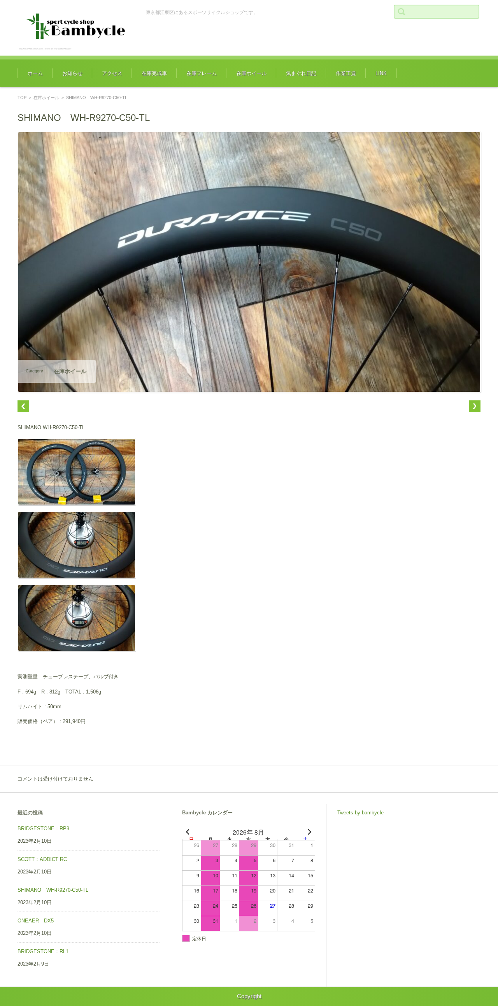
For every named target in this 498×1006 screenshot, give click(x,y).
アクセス (112, 73)
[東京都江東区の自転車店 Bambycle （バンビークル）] (76, 28)
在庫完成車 (154, 73)
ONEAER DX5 (36, 921)
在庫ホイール (251, 73)
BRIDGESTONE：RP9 (43, 828)
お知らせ (72, 73)
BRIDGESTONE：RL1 (43, 951)
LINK (381, 73)
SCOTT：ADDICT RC (42, 859)
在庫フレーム (201, 73)
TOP (22, 97)
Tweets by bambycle (360, 813)
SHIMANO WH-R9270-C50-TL (53, 890)
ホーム (35, 73)
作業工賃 (346, 73)
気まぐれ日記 (301, 73)
